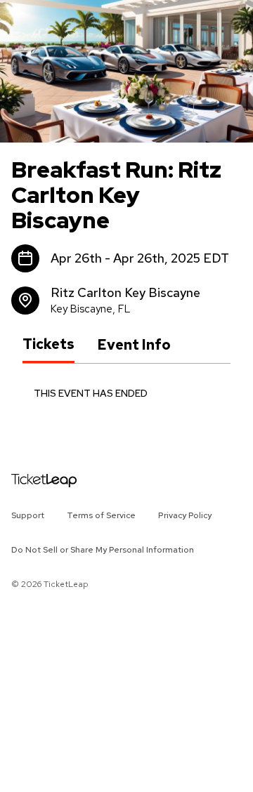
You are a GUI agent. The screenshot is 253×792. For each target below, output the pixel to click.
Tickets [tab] (48, 344)
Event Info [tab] (134, 345)
